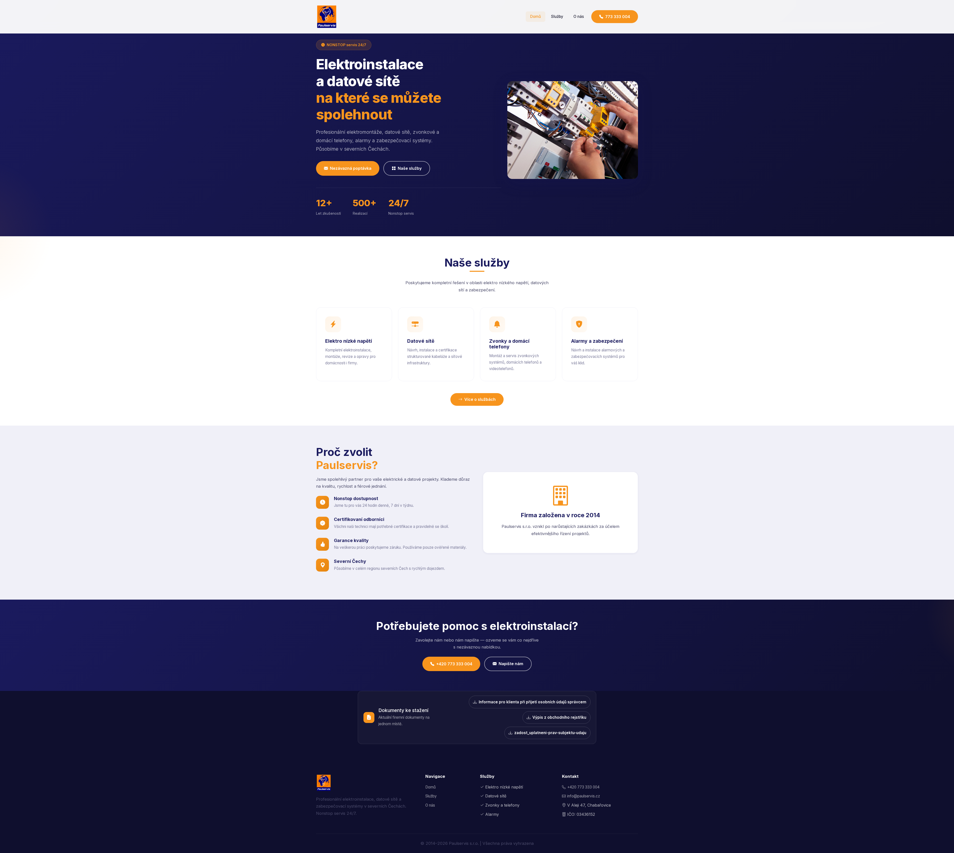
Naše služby (410, 168)
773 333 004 (617, 16)
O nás (578, 16)
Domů (535, 16)
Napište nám (511, 663)
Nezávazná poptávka (350, 168)
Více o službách (480, 399)
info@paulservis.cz (583, 796)
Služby (557, 16)
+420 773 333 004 (454, 663)
